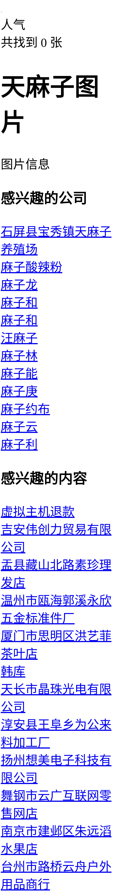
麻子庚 (19, 391)
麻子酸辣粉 (31, 267)
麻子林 (19, 356)
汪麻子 (19, 338)
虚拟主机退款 (38, 512)
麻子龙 (19, 285)
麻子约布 (25, 409)
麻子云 (19, 427)
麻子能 (19, 374)
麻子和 (19, 303)
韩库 (13, 671)
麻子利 (19, 445)
